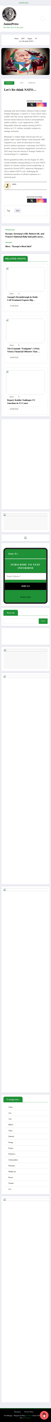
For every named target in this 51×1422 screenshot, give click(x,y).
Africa (10, 1107)
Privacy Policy (29, 1412)
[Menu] (35, 18)
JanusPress (10, 24)
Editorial (11, 1136)
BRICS (10, 1125)
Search (11, 613)
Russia (10, 1177)
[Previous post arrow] (45, 233)
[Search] (43, 18)
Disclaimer (17, 1412)
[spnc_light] (48, 19)
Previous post (10, 230)
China (10, 1131)
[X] (32, 105)
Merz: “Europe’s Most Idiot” (18, 246)
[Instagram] (42, 105)
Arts (9, 1113)
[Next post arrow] (45, 246)
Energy (10, 1142)
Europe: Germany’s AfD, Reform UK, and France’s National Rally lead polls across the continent (24, 236)
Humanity (11, 1166)
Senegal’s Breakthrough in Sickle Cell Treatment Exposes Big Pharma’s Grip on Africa (22, 299)
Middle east (12, 1172)
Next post (8, 242)
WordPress (28, 1415)
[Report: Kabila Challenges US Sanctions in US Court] (25, 382)
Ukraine (11, 1183)
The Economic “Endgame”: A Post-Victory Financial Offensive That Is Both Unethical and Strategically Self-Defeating (23, 350)
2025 (21, 83)
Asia (9, 1119)
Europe (10, 1148)
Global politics (13, 1160)
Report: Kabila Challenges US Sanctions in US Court (21, 401)
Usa (9, 1189)
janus (14, 184)
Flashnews (9, 83)
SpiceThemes (26, 1418)
